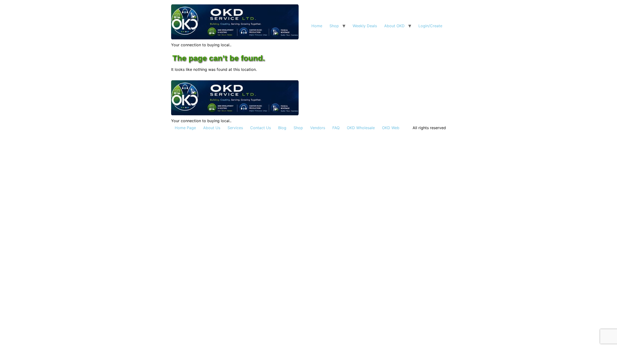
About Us (211, 127)
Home (316, 25)
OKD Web (390, 127)
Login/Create (430, 25)
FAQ (336, 127)
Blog (282, 127)
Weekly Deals (365, 25)
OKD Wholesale (361, 127)
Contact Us (260, 127)
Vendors (317, 127)
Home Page (185, 127)
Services (235, 127)
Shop (334, 25)
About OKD (394, 25)
